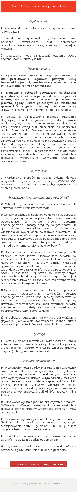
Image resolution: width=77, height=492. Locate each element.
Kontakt (17, 17)
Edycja (46, 6)
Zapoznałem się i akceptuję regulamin (38, 464)
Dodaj (36, 6)
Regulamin (60, 6)
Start (15, 6)
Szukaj (25, 6)
